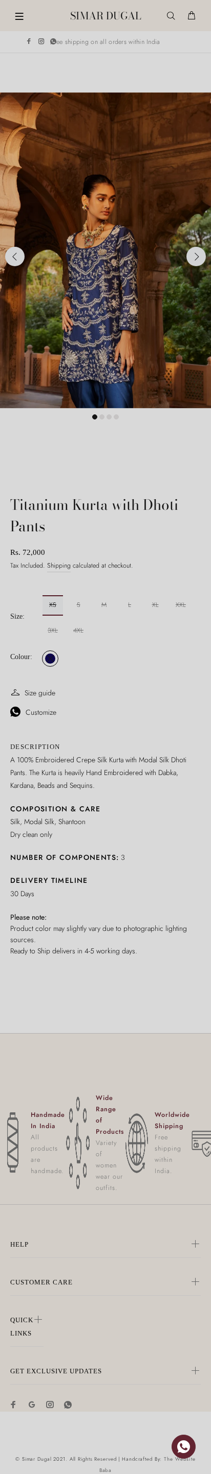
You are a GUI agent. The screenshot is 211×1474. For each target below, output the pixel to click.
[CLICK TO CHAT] (184, 1447)
